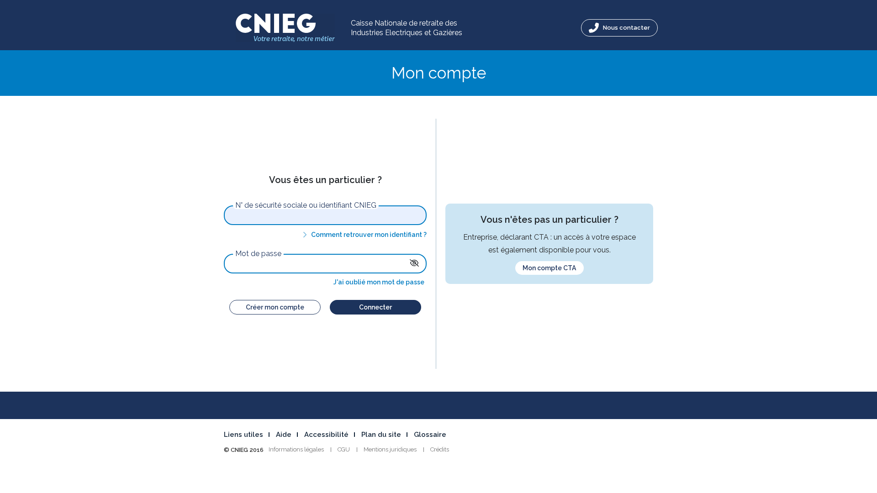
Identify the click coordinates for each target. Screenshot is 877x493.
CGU (344, 449)
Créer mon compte (275, 307)
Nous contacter (626, 27)
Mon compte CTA (549, 268)
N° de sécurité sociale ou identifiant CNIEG (305, 205)
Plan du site (381, 434)
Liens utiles (243, 434)
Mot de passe (258, 253)
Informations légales (296, 449)
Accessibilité (326, 434)
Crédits (439, 449)
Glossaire (430, 434)
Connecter (375, 307)
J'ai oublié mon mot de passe (378, 282)
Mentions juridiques (390, 449)
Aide (283, 434)
